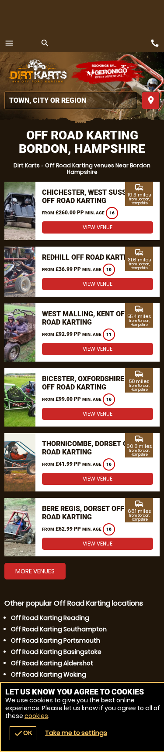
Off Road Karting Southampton (59, 629)
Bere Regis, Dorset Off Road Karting (83, 513)
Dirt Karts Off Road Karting (37, 72)
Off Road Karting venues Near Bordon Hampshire (97, 169)
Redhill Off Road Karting (89, 257)
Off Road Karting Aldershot (52, 663)
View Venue (97, 227)
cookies (36, 715)
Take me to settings (76, 732)
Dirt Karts (27, 165)
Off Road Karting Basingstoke (56, 651)
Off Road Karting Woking (48, 674)
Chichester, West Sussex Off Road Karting (88, 196)
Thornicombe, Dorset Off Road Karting (89, 448)
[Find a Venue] (70, 100)
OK (23, 733)
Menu (9, 43)
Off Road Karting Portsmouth (55, 640)
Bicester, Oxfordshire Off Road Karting (83, 383)
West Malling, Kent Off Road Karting (85, 318)
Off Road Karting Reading (50, 617)
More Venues (35, 571)
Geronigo (108, 72)
